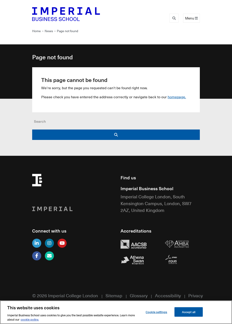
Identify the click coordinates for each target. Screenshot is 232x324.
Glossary (138, 295)
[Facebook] (36, 255)
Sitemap (114, 295)
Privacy (195, 295)
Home (36, 31)
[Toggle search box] (174, 18)
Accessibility (168, 295)
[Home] (71, 14)
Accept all (188, 312)
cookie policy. (30, 319)
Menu (190, 18)
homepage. (177, 96)
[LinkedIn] (36, 243)
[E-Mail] (49, 255)
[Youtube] (62, 243)
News (49, 31)
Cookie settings (156, 312)
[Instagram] (49, 243)
